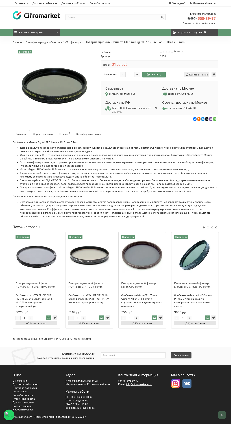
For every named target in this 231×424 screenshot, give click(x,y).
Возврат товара (22, 405)
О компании (20, 380)
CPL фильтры (73, 42)
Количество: (110, 74)
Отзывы (64, 133)
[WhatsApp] (214, 119)
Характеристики (43, 134)
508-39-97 (201, 18)
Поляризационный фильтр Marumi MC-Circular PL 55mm (192, 285)
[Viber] (210, 119)
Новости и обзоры (23, 409)
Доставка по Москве (44, 3)
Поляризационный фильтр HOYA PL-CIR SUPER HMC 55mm (35, 285)
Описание (21, 134)
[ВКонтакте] (195, 119)
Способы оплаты (100, 3)
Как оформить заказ (88, 134)
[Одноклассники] (199, 119)
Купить (156, 74)
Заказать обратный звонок (199, 23)
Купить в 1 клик (38, 323)
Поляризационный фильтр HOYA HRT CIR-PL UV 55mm (85, 285)
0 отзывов (178, 51)
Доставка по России (73, 3)
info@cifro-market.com (139, 384)
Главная (17, 42)
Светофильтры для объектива (44, 42)
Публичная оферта (24, 398)
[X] (206, 119)
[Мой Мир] (202, 119)
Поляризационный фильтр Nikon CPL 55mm (138, 285)
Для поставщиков (23, 402)
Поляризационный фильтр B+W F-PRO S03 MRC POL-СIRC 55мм (53, 338)
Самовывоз (21, 3)
